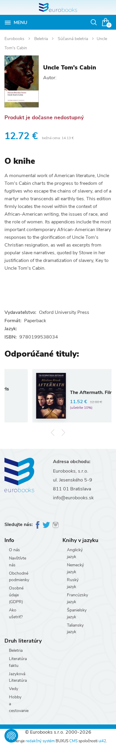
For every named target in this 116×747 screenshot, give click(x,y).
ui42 (102, 741)
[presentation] (53, 432)
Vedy (13, 689)
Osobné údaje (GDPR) (16, 595)
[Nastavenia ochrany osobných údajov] (11, 736)
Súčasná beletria (73, 39)
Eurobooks (15, 39)
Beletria (41, 39)
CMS (73, 741)
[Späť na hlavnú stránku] (58, 7)
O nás (14, 550)
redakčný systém (40, 741)
